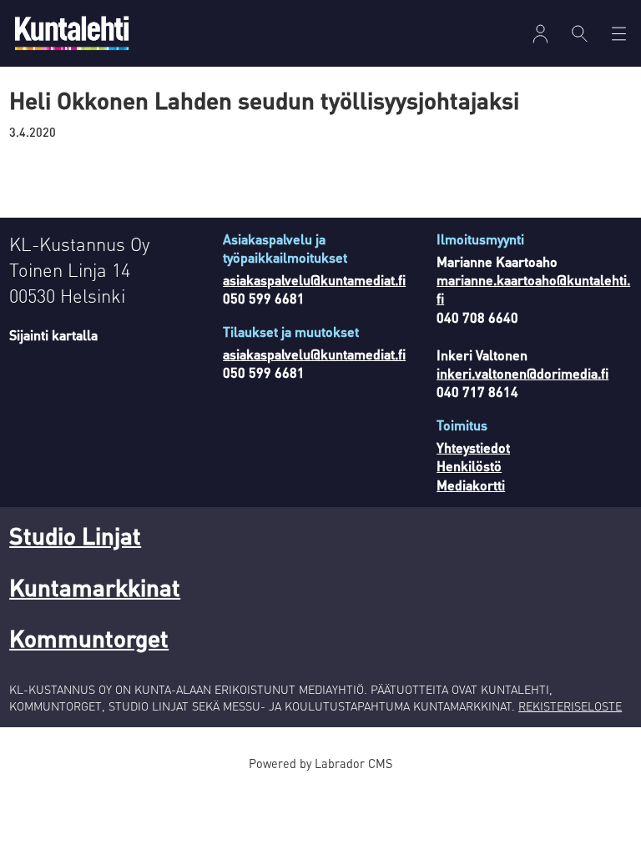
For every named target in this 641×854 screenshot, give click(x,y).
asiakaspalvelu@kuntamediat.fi (314, 280)
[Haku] (580, 33)
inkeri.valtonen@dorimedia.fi (522, 373)
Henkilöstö (469, 466)
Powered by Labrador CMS (320, 763)
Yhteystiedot (473, 447)
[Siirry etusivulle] (71, 33)
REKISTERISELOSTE (570, 705)
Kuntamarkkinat (94, 587)
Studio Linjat (75, 535)
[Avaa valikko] (540, 34)
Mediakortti (471, 485)
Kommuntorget (89, 638)
